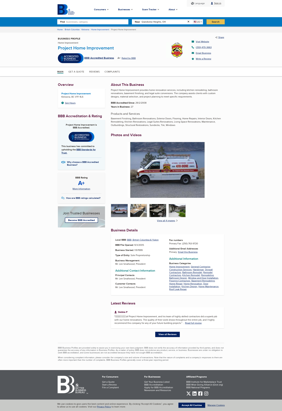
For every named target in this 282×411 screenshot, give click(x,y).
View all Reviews (167, 334)
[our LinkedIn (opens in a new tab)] (194, 395)
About (172, 9)
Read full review (193, 323)
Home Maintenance (208, 286)
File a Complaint (110, 387)
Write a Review (203, 58)
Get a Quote (76, 71)
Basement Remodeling (203, 280)
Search (215, 21)
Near (137, 21)
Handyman (198, 269)
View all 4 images (166, 220)
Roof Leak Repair (178, 289)
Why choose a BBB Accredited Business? (83, 163)
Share (221, 37)
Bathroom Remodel (192, 272)
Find (62, 21)
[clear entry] (189, 21)
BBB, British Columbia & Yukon (143, 240)
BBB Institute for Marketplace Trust (204, 382)
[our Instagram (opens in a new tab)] (206, 395)
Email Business (203, 53)
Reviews (94, 71)
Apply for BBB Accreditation (158, 387)
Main (60, 71)
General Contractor (200, 266)
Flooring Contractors (179, 280)
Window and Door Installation (203, 278)
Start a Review (109, 384)
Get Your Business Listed (156, 382)
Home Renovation (193, 283)
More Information (81, 188)
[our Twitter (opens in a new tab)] (188, 395)
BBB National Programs (198, 387)
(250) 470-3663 (204, 47)
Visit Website (202, 41)
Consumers (100, 9)
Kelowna (85, 29)
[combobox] (97, 21)
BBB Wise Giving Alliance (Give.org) (204, 384)
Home (60, 29)
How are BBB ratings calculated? (83, 198)
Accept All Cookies (192, 405)
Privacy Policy (104, 406)
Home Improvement (100, 29)
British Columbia (72, 29)
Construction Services (180, 269)
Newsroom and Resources (157, 390)
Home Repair (175, 283)
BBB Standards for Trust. (78, 151)
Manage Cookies (216, 405)
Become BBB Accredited (81, 220)
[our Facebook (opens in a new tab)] (200, 395)
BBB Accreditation (153, 384)
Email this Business (188, 252)
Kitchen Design (189, 286)
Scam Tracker (149, 9)
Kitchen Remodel (191, 275)
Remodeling (207, 275)
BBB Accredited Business (99, 58)
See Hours (70, 103)
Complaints (112, 71)
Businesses (124, 9)
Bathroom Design (178, 278)
